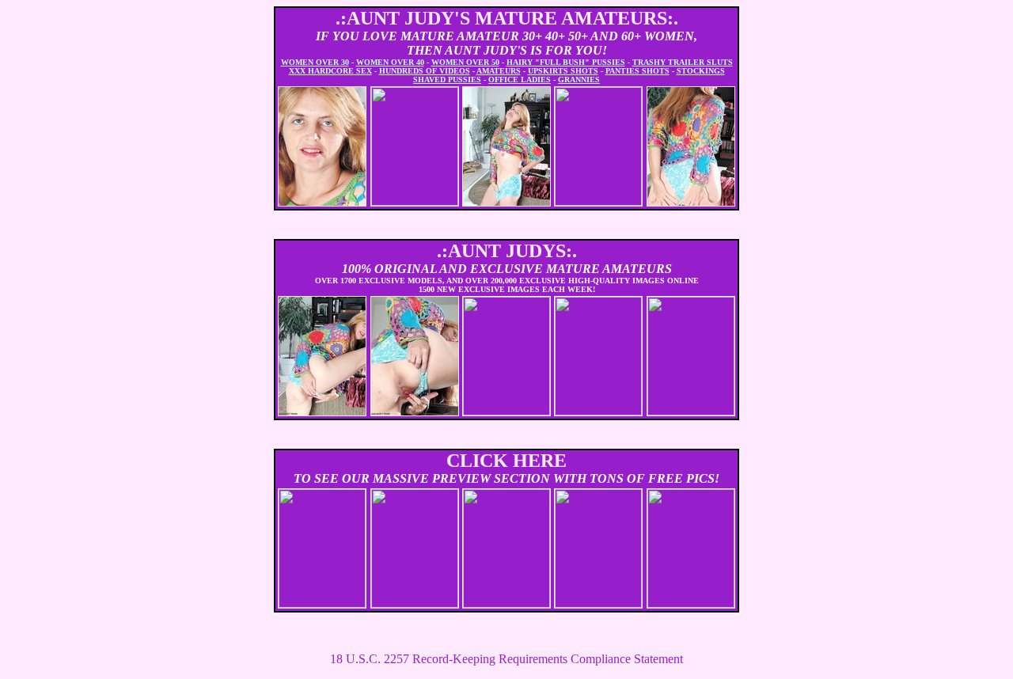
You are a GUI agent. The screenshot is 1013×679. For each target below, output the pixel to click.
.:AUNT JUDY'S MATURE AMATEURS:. (507, 18)
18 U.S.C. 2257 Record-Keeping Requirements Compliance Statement (506, 659)
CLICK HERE (506, 460)
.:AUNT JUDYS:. (507, 251)
